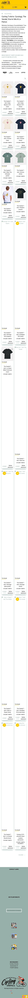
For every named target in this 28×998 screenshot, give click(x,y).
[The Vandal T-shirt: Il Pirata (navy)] (20, 124)
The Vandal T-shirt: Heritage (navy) (20, 584)
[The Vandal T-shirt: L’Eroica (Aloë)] (20, 157)
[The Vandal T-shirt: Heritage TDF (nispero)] (7, 274)
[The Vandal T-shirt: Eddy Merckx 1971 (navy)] (20, 88)
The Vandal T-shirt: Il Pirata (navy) (20, 138)
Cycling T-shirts (7, 108)
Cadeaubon (14, 901)
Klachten (14, 906)
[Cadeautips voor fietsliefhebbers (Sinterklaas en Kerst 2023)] (14, 947)
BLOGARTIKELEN (14, 920)
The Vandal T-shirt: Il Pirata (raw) (7, 138)
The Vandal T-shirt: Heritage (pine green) (7, 584)
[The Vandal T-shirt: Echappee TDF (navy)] (20, 274)
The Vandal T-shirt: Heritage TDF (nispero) (7, 334)
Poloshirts (20, 843)
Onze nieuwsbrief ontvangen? (14, 910)
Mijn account (14, 880)
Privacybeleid (14, 877)
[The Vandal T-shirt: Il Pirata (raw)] (7, 124)
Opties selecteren (10, 112)
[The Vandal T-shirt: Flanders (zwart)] (20, 193)
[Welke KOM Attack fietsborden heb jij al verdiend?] (14, 936)
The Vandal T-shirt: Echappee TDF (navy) (20, 334)
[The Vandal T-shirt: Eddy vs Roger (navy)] (7, 650)
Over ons (14, 873)
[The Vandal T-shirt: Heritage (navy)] (20, 524)
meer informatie (14, 969)
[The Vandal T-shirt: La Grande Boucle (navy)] (7, 775)
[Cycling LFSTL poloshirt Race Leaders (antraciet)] (20, 775)
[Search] (3, 7)
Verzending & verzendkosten (14, 902)
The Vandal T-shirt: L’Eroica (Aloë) (20, 172)
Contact (14, 871)
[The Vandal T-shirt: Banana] (7, 194)
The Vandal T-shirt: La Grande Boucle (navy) (7, 836)
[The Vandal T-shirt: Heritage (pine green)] (7, 524)
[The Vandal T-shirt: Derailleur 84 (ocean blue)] (20, 650)
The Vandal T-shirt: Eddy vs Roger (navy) (7, 710)
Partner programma (14, 882)
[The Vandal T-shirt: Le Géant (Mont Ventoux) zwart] (7, 354)
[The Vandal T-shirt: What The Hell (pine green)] (7, 157)
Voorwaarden (14, 875)
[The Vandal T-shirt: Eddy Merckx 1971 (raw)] (7, 88)
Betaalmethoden (14, 899)
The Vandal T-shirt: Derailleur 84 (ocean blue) (20, 710)
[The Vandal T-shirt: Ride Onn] (20, 400)
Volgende (21, 854)
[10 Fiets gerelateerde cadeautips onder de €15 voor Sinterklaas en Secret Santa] (14, 925)
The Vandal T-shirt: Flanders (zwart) (20, 207)
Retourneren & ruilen (14, 904)
